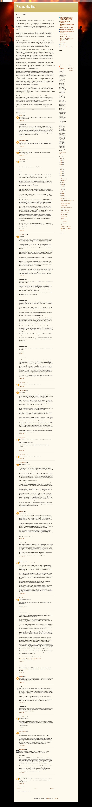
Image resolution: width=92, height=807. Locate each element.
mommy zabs (22, 749)
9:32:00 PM (21, 342)
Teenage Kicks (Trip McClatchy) (66, 27)
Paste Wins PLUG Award (66, 226)
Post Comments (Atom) (26, 791)
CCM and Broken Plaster (66, 210)
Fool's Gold (63, 209)
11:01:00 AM (22, 556)
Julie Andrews (64, 205)
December (63, 177)
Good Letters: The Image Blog (66, 47)
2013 (61, 162)
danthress (21, 511)
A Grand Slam (64, 216)
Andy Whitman (22, 140)
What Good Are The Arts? (66, 228)
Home (36, 788)
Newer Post (19, 788)
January (63, 230)
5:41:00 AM (21, 450)
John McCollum (22, 159)
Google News (72, 67)
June (62, 188)
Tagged (62, 218)
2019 (61, 158)
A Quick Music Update (65, 203)
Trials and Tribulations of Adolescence (66, 220)
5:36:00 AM (21, 386)
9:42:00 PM (21, 353)
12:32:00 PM (21, 607)
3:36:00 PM (21, 155)
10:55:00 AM (22, 745)
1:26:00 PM (21, 783)
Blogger (56, 798)
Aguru (48, 798)
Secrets (62, 224)
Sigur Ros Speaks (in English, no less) (67, 201)
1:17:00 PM (21, 136)
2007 (61, 173)
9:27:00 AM (21, 712)
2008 (61, 171)
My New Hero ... (64, 214)
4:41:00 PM (21, 275)
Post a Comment (21, 786)
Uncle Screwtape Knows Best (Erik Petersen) (67, 32)
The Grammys (64, 223)
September (63, 182)
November (63, 178)
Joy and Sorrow (64, 197)
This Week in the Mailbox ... (66, 207)
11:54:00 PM (21, 702)
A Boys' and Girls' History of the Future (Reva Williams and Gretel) (67, 40)
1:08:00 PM (21, 682)
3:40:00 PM (21, 230)
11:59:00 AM (22, 593)
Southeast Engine (63, 34)
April (62, 191)
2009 (61, 169)
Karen (20, 150)
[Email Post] (33, 109)
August (62, 184)
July (62, 186)
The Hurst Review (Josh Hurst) (66, 29)
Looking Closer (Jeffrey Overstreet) (65, 22)
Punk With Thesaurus (65, 198)
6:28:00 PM (21, 661)
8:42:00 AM (21, 507)
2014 (61, 160)
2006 (61, 175)
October (63, 180)
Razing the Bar (26, 6)
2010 (61, 168)
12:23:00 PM (21, 772)
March (62, 193)
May (62, 189)
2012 (61, 164)
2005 (61, 233)
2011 (61, 166)
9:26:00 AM (21, 538)
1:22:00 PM (21, 146)
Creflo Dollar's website (23, 669)
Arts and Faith (63, 43)
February (63, 195)
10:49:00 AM (22, 727)
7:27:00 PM (21, 296)
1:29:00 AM (21, 378)
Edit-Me (71, 68)
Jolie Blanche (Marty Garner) (66, 36)
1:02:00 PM (21, 120)
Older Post (52, 788)
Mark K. (21, 115)
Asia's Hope (62, 45)
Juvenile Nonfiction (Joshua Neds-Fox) (67, 25)
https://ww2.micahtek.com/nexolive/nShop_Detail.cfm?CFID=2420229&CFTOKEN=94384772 (29, 659)
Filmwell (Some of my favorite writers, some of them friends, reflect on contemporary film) (66, 18)
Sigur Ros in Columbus (65, 212)
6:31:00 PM (21, 672)
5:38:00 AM (21, 433)
